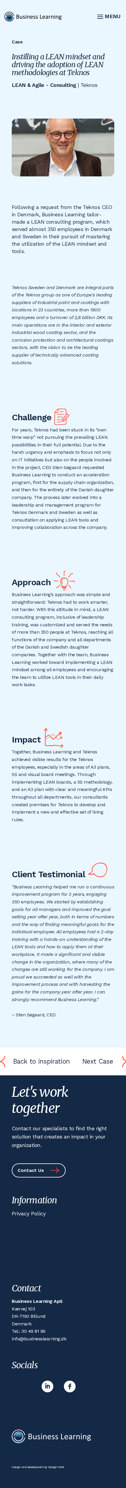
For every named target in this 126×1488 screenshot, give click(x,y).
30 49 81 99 (33, 1331)
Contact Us (31, 1170)
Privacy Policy (29, 1213)
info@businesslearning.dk (39, 1339)
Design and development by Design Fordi (38, 1467)
